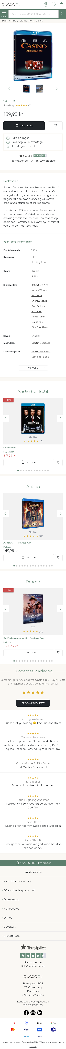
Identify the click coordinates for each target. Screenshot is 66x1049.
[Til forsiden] (11, 4)
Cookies (33, 1046)
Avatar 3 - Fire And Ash (17, 542)
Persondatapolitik (29, 1042)
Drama (35, 271)
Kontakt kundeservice (18, 881)
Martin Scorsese (40, 343)
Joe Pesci (36, 295)
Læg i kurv (24, 125)
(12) (24, 105)
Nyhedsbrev (11, 908)
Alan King (36, 311)
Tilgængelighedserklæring (51, 1042)
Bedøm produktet (33, 703)
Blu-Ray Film (38, 262)
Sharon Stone (39, 300)
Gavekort (10, 926)
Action (35, 276)
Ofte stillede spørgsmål (19, 890)
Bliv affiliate (12, 936)
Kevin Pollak (38, 316)
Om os (8, 917)
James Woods (39, 290)
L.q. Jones (37, 322)
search (62, 14)
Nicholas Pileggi (40, 357)
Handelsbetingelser (11, 1042)
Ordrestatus (11, 899)
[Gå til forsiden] (33, 976)
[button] (9, 88)
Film (33, 257)
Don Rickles (38, 306)
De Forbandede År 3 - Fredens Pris (23, 638)
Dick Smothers (39, 327)
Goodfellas (9, 447)
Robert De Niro (39, 285)
